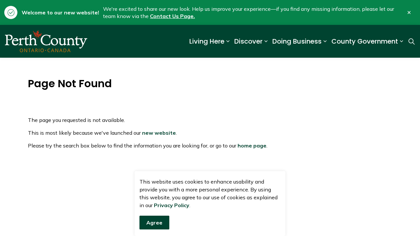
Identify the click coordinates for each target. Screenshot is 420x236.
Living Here (206, 41)
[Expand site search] (411, 41)
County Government (364, 41)
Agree (154, 222)
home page (252, 145)
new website (159, 132)
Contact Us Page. (172, 16)
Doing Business (297, 41)
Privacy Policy (171, 205)
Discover (248, 41)
